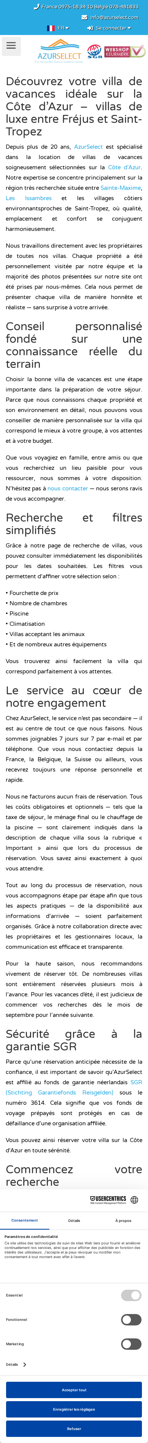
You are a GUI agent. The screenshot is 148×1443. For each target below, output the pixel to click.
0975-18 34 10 (75, 7)
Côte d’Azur (124, 167)
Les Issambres (29, 198)
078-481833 (124, 7)
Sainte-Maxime (121, 188)
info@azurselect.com (114, 17)
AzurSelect (88, 146)
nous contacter (67, 488)
